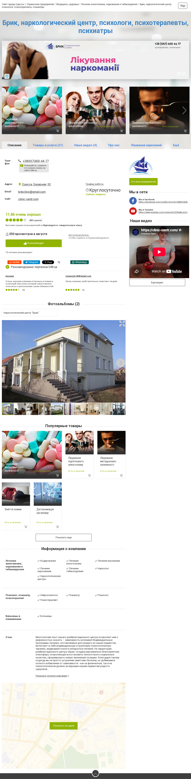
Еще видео (157, 282)
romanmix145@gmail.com (78, 276)
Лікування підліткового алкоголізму (76, 461)
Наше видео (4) (85, 145)
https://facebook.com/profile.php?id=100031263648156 (164, 202)
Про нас (114, 145)
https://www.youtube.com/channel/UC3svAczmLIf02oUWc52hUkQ (164, 212)
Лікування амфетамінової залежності (14, 122)
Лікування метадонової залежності (108, 461)
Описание (14, 145)
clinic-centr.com (28, 199)
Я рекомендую (35, 243)
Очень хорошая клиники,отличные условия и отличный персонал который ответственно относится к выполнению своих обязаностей (29, 283)
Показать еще (64, 537)
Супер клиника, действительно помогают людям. (91, 281)
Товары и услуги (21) (48, 145)
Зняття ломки (13, 509)
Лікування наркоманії (146, 145)
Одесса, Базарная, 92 (36, 184)
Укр (182, 5)
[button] (122, 323)
